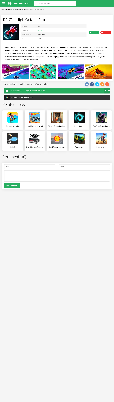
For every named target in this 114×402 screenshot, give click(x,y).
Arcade (40, 30)
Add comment (11, 185)
